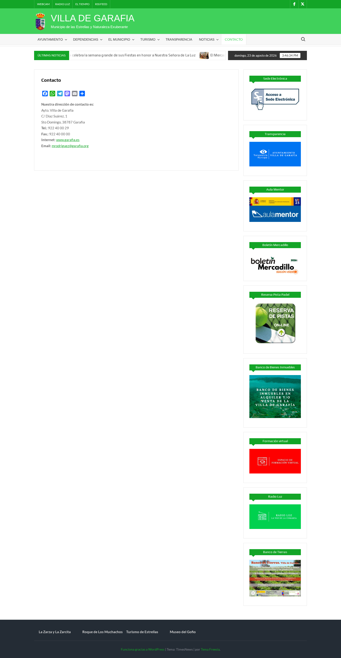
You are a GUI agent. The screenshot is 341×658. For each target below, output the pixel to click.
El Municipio (119, 39)
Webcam (43, 4)
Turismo (147, 39)
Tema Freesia (210, 649)
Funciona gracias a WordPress (142, 649)
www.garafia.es (68, 140)
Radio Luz (62, 4)
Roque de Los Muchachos (102, 632)
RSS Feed (101, 4)
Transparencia (179, 39)
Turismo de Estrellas (142, 632)
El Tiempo (82, 4)
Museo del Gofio (183, 632)
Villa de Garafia (93, 18)
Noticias (206, 39)
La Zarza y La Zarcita (55, 632)
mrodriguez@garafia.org (70, 146)
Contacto (234, 39)
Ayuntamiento (50, 39)
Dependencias (85, 39)
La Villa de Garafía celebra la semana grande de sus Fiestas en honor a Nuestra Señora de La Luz (106, 55)
